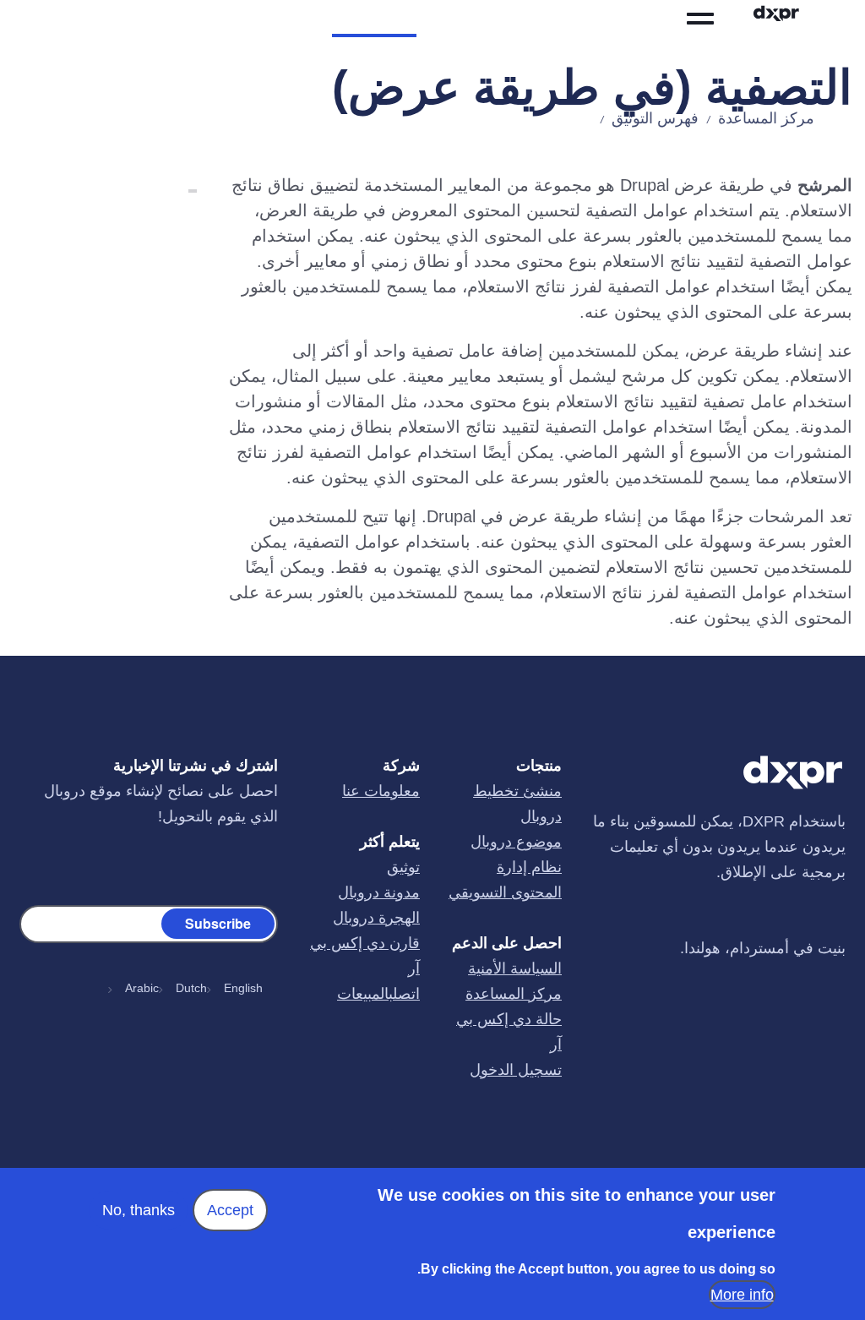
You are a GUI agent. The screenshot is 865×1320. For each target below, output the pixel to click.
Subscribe (218, 922)
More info (742, 1294)
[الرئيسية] (793, 18)
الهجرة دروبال (376, 917)
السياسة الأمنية (515, 968)
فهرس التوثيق (655, 118)
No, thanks (138, 1210)
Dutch (191, 988)
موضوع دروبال (516, 841)
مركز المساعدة (766, 118)
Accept (230, 1210)
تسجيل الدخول (516, 1069)
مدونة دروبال (379, 892)
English (243, 988)
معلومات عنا (381, 791)
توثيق (403, 867)
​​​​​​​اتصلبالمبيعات (378, 993)
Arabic (142, 988)
